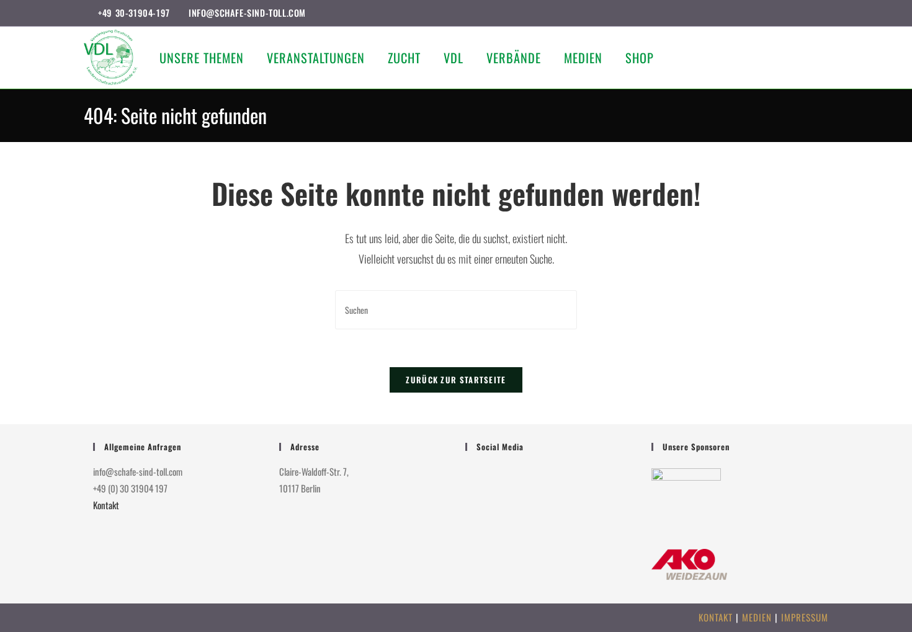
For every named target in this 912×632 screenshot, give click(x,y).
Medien (757, 617)
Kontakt (106, 505)
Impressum (804, 617)
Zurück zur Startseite (456, 379)
